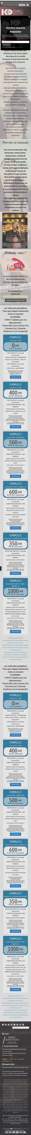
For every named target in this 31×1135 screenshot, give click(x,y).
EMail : (3, 40)
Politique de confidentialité (19, 47)
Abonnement (6, 44)
